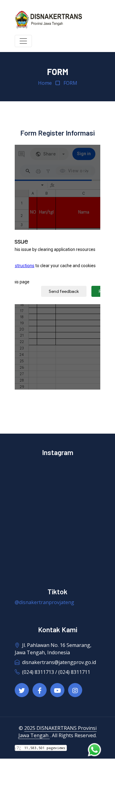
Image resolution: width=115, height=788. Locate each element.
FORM (70, 83)
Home (45, 83)
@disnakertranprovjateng (44, 602)
